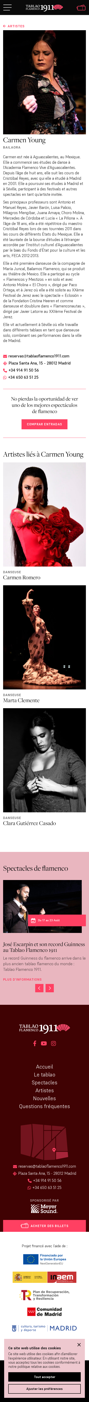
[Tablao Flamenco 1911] (44, 8)
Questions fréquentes (44, 1106)
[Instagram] (53, 1044)
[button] (50, 988)
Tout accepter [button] (44, 1377)
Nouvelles (44, 1098)
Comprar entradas (44, 424)
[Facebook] (34, 1044)
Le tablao (44, 1074)
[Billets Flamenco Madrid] (81, 8)
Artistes (44, 1090)
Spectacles (44, 1082)
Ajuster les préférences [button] (44, 1389)
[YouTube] (43, 1044)
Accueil (44, 1066)
